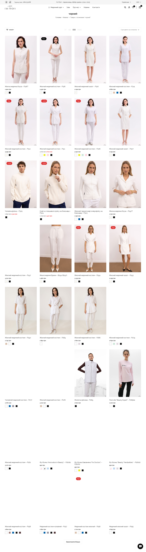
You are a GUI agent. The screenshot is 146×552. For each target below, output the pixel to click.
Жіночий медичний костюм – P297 (18, 275)
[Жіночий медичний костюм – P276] (56, 373)
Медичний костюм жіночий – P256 (87, 527)
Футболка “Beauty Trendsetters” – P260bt (124, 462)
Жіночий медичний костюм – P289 (53, 338)
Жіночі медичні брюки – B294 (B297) (53, 275)
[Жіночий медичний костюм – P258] (21, 499)
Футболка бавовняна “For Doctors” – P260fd (88, 463)
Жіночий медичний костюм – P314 (122, 86)
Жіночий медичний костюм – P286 (87, 338)
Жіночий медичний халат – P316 (86, 86)
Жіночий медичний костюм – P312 (17, 149)
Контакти (96, 7)
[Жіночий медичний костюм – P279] (125, 311)
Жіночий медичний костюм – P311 (52, 149)
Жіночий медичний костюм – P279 (122, 338)
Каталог (65, 17)
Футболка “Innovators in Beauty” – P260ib (55, 462)
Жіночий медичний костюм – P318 (52, 86)
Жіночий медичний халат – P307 (121, 149)
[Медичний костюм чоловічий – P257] (56, 499)
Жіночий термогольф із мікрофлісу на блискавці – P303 (88, 212)
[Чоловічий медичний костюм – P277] (21, 373)
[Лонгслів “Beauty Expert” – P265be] (125, 373)
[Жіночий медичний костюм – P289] (56, 311)
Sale (68, 7)
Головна (58, 17)
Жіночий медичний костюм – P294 (87, 275)
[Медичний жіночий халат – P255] (125, 499)
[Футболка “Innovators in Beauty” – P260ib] (56, 435)
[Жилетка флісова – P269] (90, 373)
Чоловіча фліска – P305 (13, 211)
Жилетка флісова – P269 (83, 400)
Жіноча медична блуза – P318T (16, 86)
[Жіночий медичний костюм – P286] (90, 311)
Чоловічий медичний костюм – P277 (18, 400)
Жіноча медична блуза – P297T (121, 211)
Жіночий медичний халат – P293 (121, 275)
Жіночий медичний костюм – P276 (53, 400)
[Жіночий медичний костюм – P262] (21, 435)
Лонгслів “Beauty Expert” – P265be (122, 400)
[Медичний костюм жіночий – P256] (90, 499)
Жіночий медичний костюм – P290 (18, 338)
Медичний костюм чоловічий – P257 (53, 527)
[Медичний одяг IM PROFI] (10, 7)
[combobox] (130, 30)
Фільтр (11, 30)
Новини (86, 7)
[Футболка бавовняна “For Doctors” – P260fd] (90, 435)
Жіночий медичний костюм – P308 (87, 149)
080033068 (27, 2)
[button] (133, 7)
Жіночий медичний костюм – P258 (18, 527)
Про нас (76, 7)
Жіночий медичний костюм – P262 (18, 462)
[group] (21, 59)
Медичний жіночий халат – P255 (121, 527)
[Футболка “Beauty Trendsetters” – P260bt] (125, 435)
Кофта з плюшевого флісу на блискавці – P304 (55, 212)
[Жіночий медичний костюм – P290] (21, 311)
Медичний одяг (56, 7)
